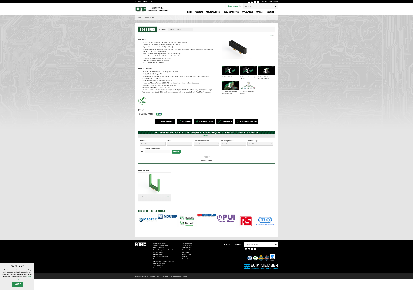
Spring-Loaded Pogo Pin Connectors (163, 261)
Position (143, 141)
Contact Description (201, 141)
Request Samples (213, 12)
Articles (259, 12)
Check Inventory (186, 250)
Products (199, 12)
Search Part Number (152, 148)
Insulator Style (252, 141)
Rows (169, 141)
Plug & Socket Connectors (160, 256)
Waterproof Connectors (159, 263)
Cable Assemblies (158, 265)
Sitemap (185, 276)
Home (189, 12)
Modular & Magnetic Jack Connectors (164, 250)
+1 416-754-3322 (147, 1)
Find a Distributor (231, 12)
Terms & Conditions (175, 276)
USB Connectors (158, 252)
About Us (275, 1)
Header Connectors (158, 259)
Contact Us (271, 12)
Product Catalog (186, 254)
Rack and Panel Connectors (161, 245)
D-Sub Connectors (158, 247)
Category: (163, 29)
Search (176, 152)
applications (247, 12)
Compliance (185, 252)
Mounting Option (227, 141)
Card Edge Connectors (159, 243)
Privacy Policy (164, 276)
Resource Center (267, 1)
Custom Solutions (158, 268)
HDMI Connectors (158, 254)
